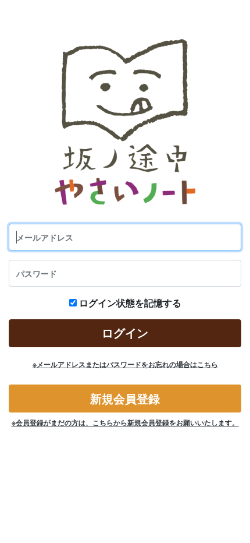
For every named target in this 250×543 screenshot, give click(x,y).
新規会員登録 (125, 399)
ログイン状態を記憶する (130, 303)
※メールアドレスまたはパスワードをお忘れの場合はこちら (125, 364)
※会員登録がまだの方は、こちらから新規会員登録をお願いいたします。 (125, 423)
